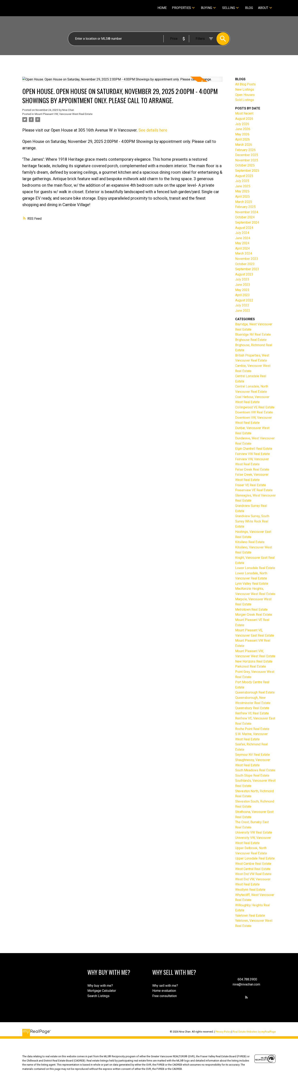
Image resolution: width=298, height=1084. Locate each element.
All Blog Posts (245, 84)
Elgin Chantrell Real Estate (253, 449)
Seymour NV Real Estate (252, 755)
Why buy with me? (100, 986)
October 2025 (245, 165)
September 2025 (247, 170)
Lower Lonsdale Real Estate (255, 568)
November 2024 (246, 212)
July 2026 (242, 124)
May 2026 (242, 134)
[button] (246, 997)
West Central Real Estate (252, 869)
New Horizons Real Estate (253, 661)
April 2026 (242, 139)
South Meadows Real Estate (255, 770)
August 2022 (244, 300)
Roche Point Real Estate (252, 729)
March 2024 (243, 253)
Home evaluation (164, 991)
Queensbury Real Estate (252, 708)
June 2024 (242, 238)
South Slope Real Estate (252, 775)
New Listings (244, 89)
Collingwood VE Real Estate (254, 407)
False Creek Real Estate (252, 469)
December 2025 (246, 155)
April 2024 (242, 248)
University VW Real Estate (253, 832)
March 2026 (243, 145)
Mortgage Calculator (101, 991)
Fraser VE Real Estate (250, 485)
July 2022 (242, 305)
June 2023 (242, 285)
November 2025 (246, 160)
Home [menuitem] (162, 8)
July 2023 (242, 279)
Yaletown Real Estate (250, 915)
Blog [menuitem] (249, 8)
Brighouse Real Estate (251, 340)
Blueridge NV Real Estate (253, 334)
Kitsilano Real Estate (250, 542)
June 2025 (242, 186)
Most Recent (244, 113)
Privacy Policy (223, 1031)
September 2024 (247, 222)
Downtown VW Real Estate (254, 412)
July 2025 (242, 181)
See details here (152, 130)
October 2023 (245, 264)
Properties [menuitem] (181, 8)
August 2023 (244, 274)
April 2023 (242, 295)
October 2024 (245, 217)
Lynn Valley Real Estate (251, 583)
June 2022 (242, 310)
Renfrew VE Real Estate (252, 713)
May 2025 (242, 191)
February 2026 (245, 150)
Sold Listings (244, 100)
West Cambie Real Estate (253, 864)
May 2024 (242, 243)
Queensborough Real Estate (255, 692)
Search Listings (98, 996)
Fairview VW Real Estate (252, 454)
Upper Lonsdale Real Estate (255, 858)
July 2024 (242, 233)
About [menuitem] (263, 8)
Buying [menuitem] (206, 8)
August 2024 (244, 228)
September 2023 (247, 269)
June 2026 (242, 129)
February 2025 (245, 207)
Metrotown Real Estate (251, 609)
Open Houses (245, 95)
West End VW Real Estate (253, 874)
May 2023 (242, 290)
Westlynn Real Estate (250, 889)
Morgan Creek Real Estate (253, 614)
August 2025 (244, 176)
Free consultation (164, 996)
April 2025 (242, 196)
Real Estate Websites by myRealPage (254, 1031)
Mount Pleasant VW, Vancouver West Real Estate (63, 114)
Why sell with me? (165, 986)
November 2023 (246, 259)
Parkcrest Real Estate (250, 666)
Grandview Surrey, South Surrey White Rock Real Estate (252, 521)
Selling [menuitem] (228, 8)
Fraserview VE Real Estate (254, 490)
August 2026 (244, 119)
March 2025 (243, 202)
